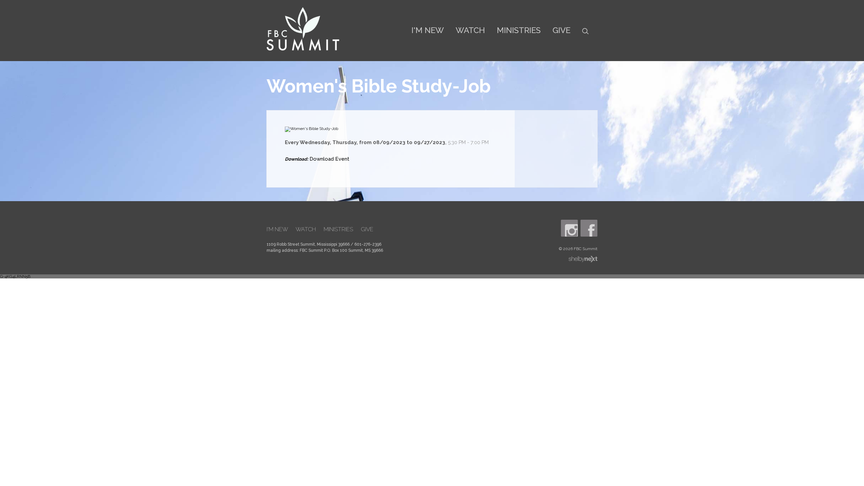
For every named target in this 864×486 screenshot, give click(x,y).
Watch (470, 30)
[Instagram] (569, 228)
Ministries (519, 30)
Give (561, 30)
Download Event (329, 159)
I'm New (427, 30)
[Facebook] (588, 228)
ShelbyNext (583, 259)
